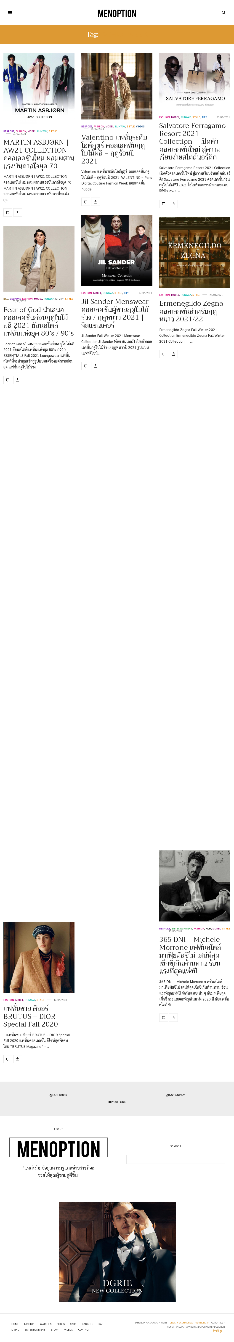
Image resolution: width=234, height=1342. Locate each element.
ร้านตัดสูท (218, 1330)
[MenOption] (117, 12)
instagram (176, 1095)
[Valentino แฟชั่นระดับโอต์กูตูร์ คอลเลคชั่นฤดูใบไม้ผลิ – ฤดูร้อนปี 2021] (116, 86)
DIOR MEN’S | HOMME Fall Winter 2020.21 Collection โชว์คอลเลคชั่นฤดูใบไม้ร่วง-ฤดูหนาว (192, 639)
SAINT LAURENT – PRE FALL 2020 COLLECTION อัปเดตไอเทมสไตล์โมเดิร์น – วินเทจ (194, 807)
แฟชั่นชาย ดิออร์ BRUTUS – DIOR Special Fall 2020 (30, 1016)
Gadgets (87, 1324)
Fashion (21, 131)
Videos (140, 126)
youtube (118, 1102)
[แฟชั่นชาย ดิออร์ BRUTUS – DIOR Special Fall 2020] (38, 957)
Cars (73, 1324)
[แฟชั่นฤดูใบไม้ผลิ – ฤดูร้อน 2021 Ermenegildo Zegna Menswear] (116, 726)
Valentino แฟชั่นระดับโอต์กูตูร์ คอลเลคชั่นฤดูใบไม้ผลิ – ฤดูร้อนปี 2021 (114, 149)
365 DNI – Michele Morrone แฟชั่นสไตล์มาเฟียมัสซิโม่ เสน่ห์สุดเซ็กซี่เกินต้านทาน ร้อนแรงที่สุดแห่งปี (190, 955)
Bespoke (8, 131)
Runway (42, 131)
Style (53, 131)
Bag (5, 298)
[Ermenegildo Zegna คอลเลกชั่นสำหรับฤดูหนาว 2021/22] (194, 252)
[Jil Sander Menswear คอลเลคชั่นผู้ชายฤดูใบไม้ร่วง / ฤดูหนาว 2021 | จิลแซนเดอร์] (116, 250)
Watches (45, 1324)
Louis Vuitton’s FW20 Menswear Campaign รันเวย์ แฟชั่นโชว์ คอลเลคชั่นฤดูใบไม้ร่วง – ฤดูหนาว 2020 (38, 551)
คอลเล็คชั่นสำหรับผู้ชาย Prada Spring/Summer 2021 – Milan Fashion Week (116, 631)
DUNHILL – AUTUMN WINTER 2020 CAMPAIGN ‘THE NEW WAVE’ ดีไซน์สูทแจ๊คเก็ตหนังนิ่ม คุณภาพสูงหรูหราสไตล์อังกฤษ (116, 487)
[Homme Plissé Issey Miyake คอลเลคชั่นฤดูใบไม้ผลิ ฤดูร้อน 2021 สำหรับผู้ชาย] (116, 857)
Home (15, 1324)
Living (15, 1329)
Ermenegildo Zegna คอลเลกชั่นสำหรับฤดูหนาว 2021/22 (191, 311)
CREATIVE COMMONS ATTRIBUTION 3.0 (189, 1322)
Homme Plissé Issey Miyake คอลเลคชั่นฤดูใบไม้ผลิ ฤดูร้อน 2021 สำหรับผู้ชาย (114, 907)
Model (32, 131)
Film (208, 928)
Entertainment (182, 928)
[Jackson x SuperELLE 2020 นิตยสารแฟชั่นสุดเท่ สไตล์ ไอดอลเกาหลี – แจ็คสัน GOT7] (38, 809)
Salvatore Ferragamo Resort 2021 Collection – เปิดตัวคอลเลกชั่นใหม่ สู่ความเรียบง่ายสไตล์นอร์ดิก (192, 141)
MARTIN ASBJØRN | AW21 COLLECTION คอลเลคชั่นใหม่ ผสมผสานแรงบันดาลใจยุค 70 (38, 154)
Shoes (47, 524)
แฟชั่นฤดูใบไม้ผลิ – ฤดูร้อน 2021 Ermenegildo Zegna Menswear (113, 777)
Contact (84, 1329)
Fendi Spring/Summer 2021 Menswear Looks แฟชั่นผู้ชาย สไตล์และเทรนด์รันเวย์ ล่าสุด (194, 493)
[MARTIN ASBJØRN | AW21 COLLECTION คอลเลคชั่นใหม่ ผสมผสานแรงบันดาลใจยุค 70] (38, 88)
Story (59, 298)
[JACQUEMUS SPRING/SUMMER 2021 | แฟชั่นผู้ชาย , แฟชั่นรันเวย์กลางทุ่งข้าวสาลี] (38, 639)
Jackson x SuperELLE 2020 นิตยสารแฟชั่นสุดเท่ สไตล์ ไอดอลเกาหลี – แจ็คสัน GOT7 (38, 885)
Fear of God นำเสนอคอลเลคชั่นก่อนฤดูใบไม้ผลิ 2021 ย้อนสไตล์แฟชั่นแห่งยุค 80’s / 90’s (38, 321)
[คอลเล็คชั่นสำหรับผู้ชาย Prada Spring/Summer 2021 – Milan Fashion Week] (116, 581)
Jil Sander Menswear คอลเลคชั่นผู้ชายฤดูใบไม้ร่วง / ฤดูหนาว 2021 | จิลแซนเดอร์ (115, 313)
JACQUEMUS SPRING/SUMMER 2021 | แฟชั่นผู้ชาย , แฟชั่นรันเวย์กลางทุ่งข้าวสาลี (36, 694)
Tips (204, 117)
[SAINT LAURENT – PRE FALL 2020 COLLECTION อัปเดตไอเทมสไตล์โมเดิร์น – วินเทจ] (194, 744)
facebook (59, 1095)
